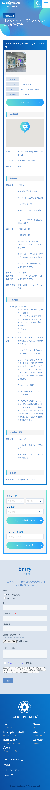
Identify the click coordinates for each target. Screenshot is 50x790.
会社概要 (7, 764)
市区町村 (30, 501)
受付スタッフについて (13, 733)
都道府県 (11, 501)
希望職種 (11, 511)
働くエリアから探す (10, 749)
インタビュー (39, 733)
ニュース (36, 725)
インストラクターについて (12, 741)
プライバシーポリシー (12, 770)
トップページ (8, 725)
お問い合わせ (38, 741)
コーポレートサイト (11, 759)
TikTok (6, 775)
